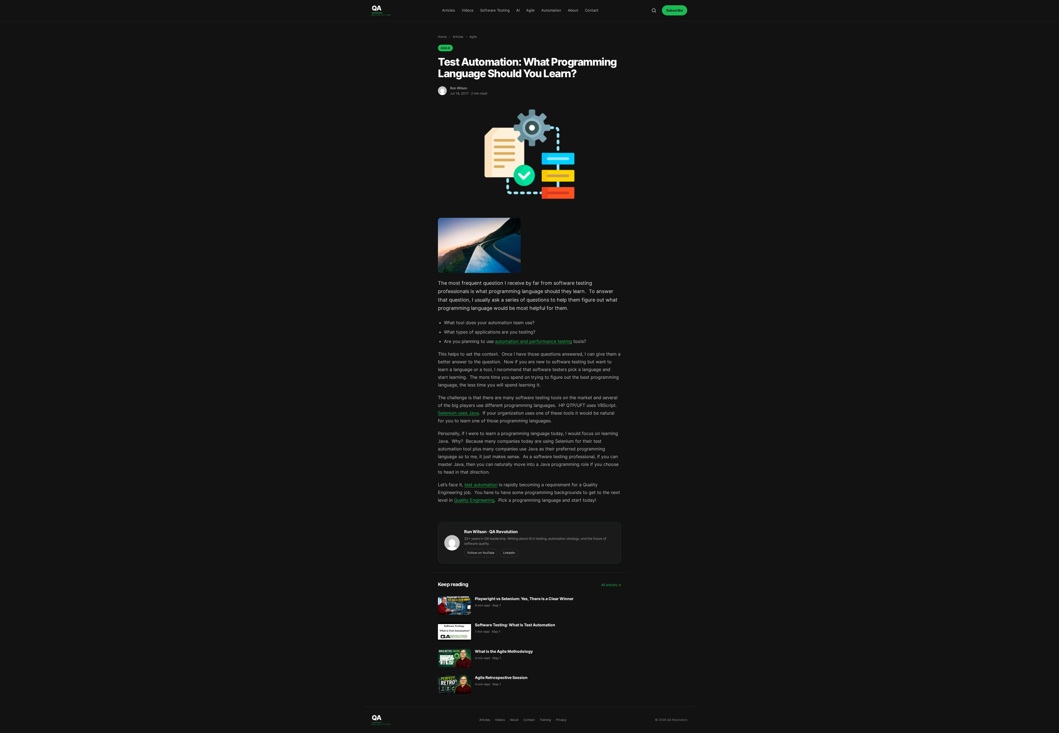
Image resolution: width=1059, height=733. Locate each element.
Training (545, 720)
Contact (591, 10)
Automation (551, 10)
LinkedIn (509, 553)
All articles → (611, 585)
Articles (448, 10)
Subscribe (674, 10)
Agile (530, 10)
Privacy (561, 720)
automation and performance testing (533, 341)
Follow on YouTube (480, 553)
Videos (468, 10)
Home (442, 37)
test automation (481, 484)
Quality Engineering (474, 500)
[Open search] (654, 10)
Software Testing (495, 10)
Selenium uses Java (458, 413)
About (573, 10)
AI (518, 10)
